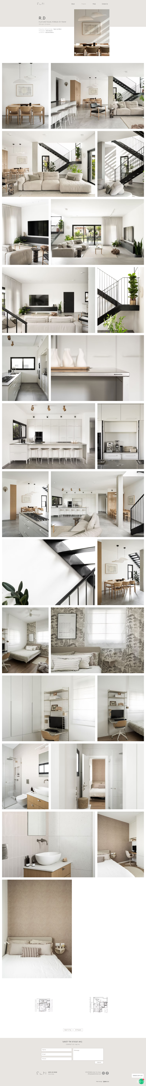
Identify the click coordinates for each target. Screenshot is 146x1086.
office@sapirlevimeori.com (94, 1074)
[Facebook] (107, 1073)
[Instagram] (103, 1073)
